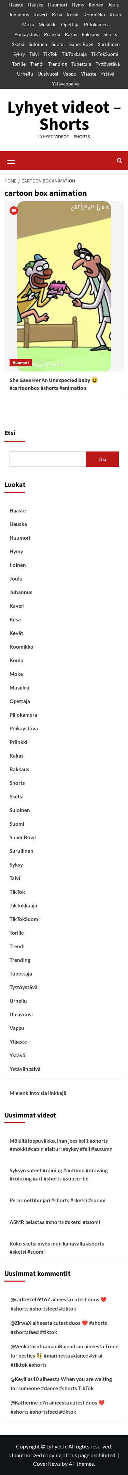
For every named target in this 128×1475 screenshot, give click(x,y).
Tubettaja (81, 64)
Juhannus (19, 14)
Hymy (78, 4)
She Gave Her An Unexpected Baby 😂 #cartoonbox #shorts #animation (54, 384)
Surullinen (109, 44)
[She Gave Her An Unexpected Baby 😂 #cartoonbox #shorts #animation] (64, 286)
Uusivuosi (48, 74)
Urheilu (25, 74)
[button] (11, 159)
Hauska (35, 4)
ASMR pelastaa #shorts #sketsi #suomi (55, 1222)
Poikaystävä (27, 34)
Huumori (57, 4)
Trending (57, 64)
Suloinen (38, 44)
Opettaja (70, 24)
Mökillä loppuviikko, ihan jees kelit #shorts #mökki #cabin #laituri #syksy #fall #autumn (61, 1145)
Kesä (57, 14)
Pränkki (52, 34)
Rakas (71, 34)
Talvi (34, 54)
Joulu (113, 4)
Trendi (37, 64)
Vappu (69, 74)
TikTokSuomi (104, 54)
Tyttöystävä (108, 64)
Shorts (110, 34)
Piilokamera (97, 24)
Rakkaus (90, 34)
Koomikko (94, 14)
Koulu (116, 14)
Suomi (58, 44)
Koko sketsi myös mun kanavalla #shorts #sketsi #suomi (57, 1247)
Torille (19, 64)
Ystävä (107, 74)
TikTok (50, 54)
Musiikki (48, 24)
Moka (28, 24)
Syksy (19, 54)
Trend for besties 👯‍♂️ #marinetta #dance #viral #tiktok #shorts (65, 1355)
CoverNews (47, 1463)
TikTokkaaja (74, 54)
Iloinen (96, 4)
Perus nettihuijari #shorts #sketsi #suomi (57, 1200)
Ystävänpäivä (66, 83)
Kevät (73, 14)
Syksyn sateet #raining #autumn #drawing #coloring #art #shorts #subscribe (59, 1174)
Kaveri (40, 14)
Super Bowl (81, 44)
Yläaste (88, 74)
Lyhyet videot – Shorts (64, 116)
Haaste (16, 4)
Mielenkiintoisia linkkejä (38, 1093)
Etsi (10, 433)
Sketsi (18, 44)
